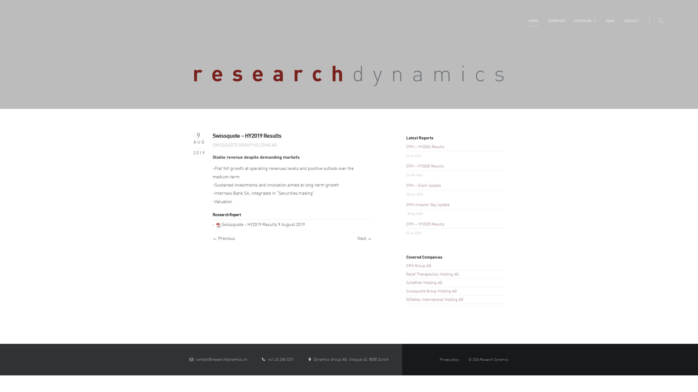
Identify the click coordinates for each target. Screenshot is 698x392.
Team (610, 21)
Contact (631, 21)
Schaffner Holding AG (424, 283)
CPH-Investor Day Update (428, 205)
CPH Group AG (418, 266)
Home (533, 21)
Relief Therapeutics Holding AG (432, 274)
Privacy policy (449, 360)
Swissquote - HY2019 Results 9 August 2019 (263, 225)
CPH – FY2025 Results (425, 166)
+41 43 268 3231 (281, 360)
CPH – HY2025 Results (425, 224)
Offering (556, 21)
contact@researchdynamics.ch (221, 360)
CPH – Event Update (423, 186)
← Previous (224, 239)
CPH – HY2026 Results (425, 147)
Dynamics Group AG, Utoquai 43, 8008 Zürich (351, 360)
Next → (364, 239)
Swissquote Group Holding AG (245, 145)
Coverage (583, 21)
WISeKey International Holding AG (434, 300)
